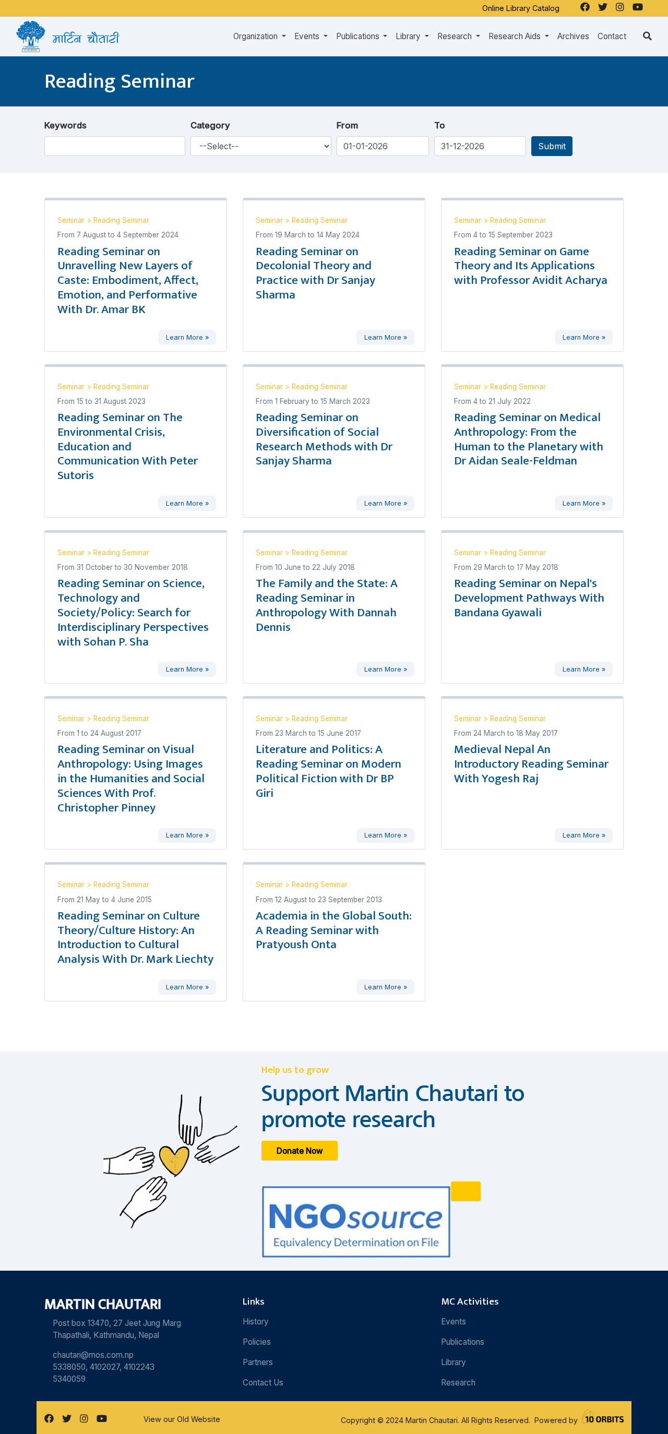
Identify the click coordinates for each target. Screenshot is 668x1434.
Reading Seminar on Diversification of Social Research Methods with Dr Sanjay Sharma (324, 439)
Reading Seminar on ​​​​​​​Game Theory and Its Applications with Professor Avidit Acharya (530, 266)
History (256, 1322)
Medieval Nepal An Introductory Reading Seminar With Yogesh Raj (531, 763)
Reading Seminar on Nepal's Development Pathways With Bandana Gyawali (529, 598)
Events (453, 1322)
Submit (552, 146)
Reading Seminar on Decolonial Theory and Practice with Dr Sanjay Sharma (315, 273)
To (439, 125)
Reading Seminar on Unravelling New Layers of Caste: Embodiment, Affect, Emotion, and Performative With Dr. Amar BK (127, 280)
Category (210, 125)
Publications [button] (358, 36)
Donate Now (300, 1151)
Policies (257, 1342)
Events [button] (307, 36)
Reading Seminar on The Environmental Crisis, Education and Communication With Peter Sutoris (127, 446)
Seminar (72, 220)
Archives (573, 36)
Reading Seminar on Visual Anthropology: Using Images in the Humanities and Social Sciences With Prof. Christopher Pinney (131, 778)
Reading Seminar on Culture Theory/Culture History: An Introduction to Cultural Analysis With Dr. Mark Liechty (135, 938)
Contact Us (263, 1383)
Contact (612, 36)
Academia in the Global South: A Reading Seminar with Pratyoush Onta (334, 930)
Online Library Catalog (520, 8)
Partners (258, 1362)
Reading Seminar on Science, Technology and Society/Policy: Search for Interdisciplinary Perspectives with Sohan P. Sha (133, 612)
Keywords (65, 125)
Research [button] (455, 36)
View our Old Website (182, 1419)
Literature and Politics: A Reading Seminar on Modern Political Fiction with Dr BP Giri (328, 771)
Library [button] (409, 36)
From (347, 125)
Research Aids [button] (515, 36)
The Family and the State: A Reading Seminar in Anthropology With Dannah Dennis (327, 605)
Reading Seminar (121, 220)
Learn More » (187, 337)
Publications (462, 1342)
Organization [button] (256, 36)
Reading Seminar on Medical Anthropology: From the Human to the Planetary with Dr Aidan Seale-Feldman (528, 439)
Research (458, 1383)
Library (453, 1362)
